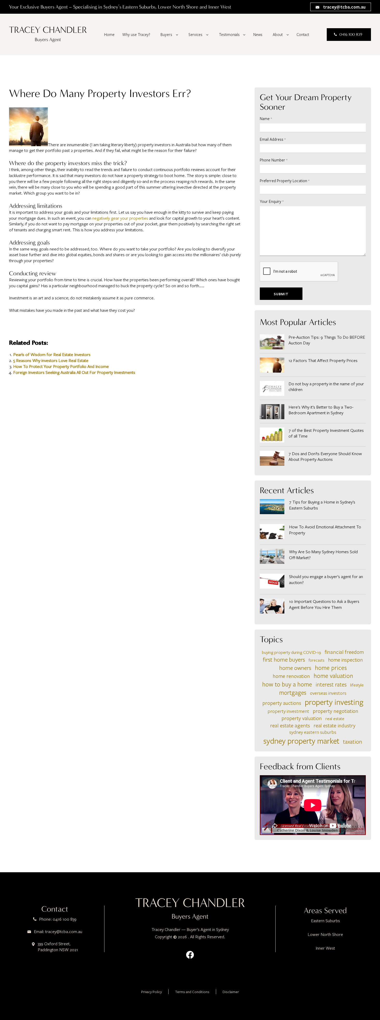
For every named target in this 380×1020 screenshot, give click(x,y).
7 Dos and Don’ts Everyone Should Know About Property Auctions (325, 456)
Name (266, 118)
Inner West (325, 948)
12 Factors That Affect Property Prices (323, 360)
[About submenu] (287, 34)
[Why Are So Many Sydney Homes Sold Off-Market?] (272, 557)
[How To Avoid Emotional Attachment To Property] (272, 532)
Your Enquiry (272, 201)
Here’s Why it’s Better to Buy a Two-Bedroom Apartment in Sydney (320, 410)
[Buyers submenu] (177, 34)
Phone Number (273, 159)
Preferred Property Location (284, 180)
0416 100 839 (350, 34)
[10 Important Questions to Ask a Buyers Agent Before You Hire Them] (272, 606)
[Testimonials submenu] (244, 34)
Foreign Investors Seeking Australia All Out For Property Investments (74, 372)
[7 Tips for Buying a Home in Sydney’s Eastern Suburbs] (272, 507)
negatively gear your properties (120, 218)
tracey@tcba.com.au (344, 7)
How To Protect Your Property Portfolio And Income (61, 366)
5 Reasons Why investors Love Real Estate (50, 360)
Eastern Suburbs (325, 920)
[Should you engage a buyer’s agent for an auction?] (272, 582)
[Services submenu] (207, 34)
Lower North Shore (325, 934)
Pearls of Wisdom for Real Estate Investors (51, 354)
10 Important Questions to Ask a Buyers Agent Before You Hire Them (324, 604)
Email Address (273, 139)
